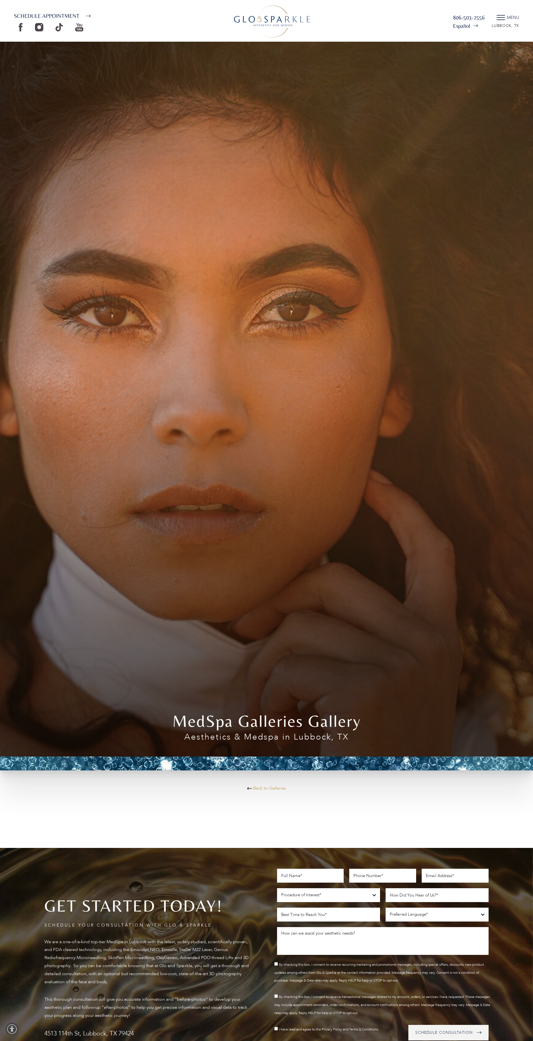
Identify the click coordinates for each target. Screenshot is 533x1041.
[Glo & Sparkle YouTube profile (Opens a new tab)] (80, 27)
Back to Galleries (269, 788)
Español (461, 26)
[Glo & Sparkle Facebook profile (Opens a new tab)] (22, 27)
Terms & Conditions (363, 1029)
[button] (12, 1029)
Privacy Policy (332, 1029)
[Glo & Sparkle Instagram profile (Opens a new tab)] (40, 27)
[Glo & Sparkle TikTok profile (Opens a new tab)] (61, 27)
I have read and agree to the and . (329, 1029)
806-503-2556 (469, 17)
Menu (513, 17)
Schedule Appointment (46, 16)
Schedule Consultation (444, 1032)
